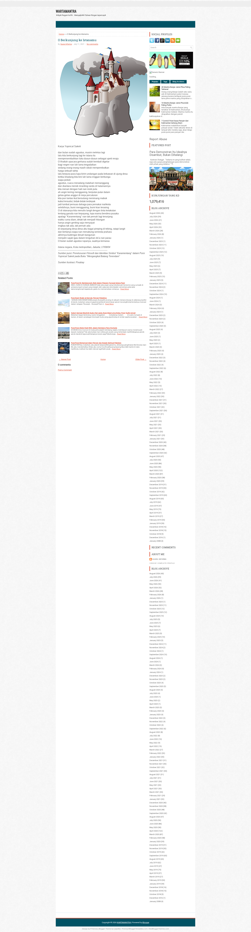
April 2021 (153, 428)
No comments (92, 44)
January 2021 (155, 439)
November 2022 (156, 361)
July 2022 (153, 375)
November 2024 (156, 287)
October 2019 (155, 492)
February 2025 (155, 276)
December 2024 (156, 284)
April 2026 (153, 227)
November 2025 (156, 245)
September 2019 (156, 495)
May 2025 (153, 266)
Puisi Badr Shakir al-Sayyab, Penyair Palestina (89, 298)
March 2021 (154, 432)
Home (61, 34)
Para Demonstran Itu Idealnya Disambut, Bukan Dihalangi (168, 153)
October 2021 (155, 407)
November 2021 (156, 403)
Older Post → (140, 359)
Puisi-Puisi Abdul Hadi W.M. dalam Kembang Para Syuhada (94, 328)
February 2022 (155, 393)
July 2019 (153, 502)
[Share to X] (64, 273)
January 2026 (155, 238)
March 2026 (154, 231)
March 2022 (154, 389)
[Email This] (59, 273)
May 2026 (153, 224)
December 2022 (156, 358)
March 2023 (154, 347)
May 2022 (153, 382)
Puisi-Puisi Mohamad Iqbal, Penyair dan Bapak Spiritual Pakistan (96, 343)
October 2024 (155, 290)
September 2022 (156, 368)
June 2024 (153, 301)
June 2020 (153, 463)
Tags (165, 82)
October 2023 (155, 322)
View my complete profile (162, 563)
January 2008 (155, 541)
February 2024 (155, 308)
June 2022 (153, 379)
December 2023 (156, 315)
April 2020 (153, 470)
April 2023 (153, 343)
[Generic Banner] (156, 72)
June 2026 (153, 220)
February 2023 (155, 351)
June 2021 (153, 421)
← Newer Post (65, 359)
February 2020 (155, 477)
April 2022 (153, 386)
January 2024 (155, 312)
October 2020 (155, 449)
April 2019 (153, 513)
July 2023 (153, 333)
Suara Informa (66, 44)
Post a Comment (65, 370)
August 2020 (154, 456)
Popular (155, 82)
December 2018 (156, 527)
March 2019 (154, 516)
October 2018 (155, 534)
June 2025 (153, 262)
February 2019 (155, 520)
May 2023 (153, 340)
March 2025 (154, 273)
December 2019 (156, 484)
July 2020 (153, 460)
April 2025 (153, 269)
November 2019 (156, 488)
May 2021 (153, 425)
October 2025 (155, 248)
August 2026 (154, 213)
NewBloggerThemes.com (159, 929)
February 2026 (155, 234)
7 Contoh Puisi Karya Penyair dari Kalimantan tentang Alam (174, 122)
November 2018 (156, 530)
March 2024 (154, 305)
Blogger (145, 922)
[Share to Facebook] (67, 273)
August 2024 (154, 298)
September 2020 (156, 453)
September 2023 (156, 326)
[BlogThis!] (62, 273)
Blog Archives (178, 82)
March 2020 (154, 474)
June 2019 (153, 506)
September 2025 (156, 252)
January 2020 (155, 481)
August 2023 (154, 329)
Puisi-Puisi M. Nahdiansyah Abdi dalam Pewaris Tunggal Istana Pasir (98, 283)
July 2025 (153, 259)
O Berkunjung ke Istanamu (77, 40)
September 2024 (156, 294)
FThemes (94, 929)
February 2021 (155, 435)
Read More (124, 289)
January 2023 (155, 354)
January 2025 (155, 280)
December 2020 (156, 442)
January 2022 (155, 396)
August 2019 (154, 499)
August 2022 (154, 372)
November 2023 (156, 319)
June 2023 (153, 336)
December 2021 (156, 400)
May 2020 (153, 467)
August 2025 (154, 255)
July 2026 (153, 216)
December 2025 (156, 241)
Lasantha (117, 929)
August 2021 (154, 414)
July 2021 (153, 417)
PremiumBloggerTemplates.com (135, 929)
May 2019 (153, 509)
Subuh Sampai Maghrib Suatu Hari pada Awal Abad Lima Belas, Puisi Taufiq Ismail (103, 313)
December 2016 (156, 537)
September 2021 (156, 410)
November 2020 (156, 446)
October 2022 (155, 365)
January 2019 (155, 523)
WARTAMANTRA (66, 11)
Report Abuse (158, 139)
